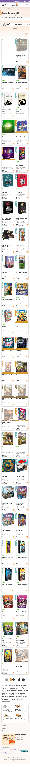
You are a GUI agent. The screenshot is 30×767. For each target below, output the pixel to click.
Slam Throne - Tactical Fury (7, 639)
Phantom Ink (18, 350)
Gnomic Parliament (6, 666)
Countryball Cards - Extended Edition (6, 246)
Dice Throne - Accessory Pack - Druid (21, 558)
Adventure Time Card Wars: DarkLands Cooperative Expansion (21, 164)
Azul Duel (18, 299)
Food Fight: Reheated (20, 245)
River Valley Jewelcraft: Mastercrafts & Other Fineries (7, 375)
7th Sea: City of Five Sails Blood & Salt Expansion (21, 83)
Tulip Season (5, 272)
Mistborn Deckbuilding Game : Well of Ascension (7, 423)
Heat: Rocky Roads (20, 476)
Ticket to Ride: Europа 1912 (22, 272)
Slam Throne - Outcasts (21, 611)
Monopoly (23, 693)
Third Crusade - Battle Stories (7, 110)
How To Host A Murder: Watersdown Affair (7, 218)
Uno (12, 694)
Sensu (17, 422)
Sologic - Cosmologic (20, 136)
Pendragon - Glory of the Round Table (7, 83)
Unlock (8, 699)
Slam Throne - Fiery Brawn (8, 611)
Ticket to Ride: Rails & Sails (7, 504)
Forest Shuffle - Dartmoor (21, 449)
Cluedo (9, 694)
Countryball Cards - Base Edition (21, 218)
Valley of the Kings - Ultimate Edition (20, 56)
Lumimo (4, 164)
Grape (3, 136)
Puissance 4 (4, 696)
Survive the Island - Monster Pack (20, 504)
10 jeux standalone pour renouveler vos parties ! (17, 1)
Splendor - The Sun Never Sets (7, 558)
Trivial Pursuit (4, 694)
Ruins (17, 374)
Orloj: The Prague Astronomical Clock (20, 639)
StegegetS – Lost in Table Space (21, 110)
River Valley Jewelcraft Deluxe (7, 399)
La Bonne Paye (20, 694)
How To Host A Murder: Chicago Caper (21, 191)
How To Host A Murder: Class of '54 (7, 191)
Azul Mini (4, 326)
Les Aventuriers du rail (15, 699)
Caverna (4, 449)
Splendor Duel (19, 530)
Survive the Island (6, 530)
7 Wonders (17, 698)
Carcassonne (4, 699)
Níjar (17, 326)
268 (19, 679)
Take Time (4, 476)
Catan (23, 698)
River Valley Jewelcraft (21, 398)
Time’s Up (9, 701)
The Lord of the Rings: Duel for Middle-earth (8, 300)
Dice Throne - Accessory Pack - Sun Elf (21, 585)
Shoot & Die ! (19, 666)
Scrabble (15, 694)
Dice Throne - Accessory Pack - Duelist (7, 585)
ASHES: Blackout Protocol (7, 350)
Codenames (4, 701)
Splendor (22, 699)
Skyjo (26, 699)
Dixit (20, 698)
